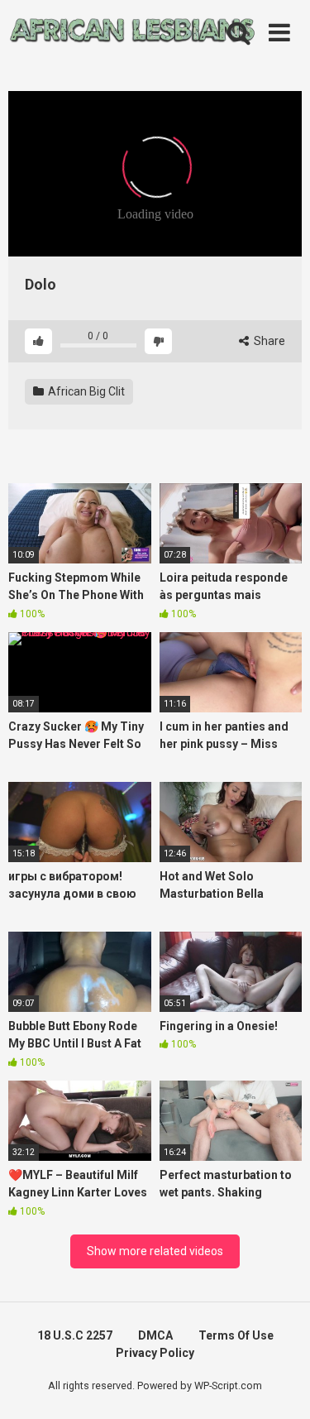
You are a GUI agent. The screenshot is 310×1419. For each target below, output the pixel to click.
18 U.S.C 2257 (74, 1335)
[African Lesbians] (132, 33)
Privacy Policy (155, 1352)
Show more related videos (155, 1251)
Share (268, 341)
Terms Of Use (236, 1335)
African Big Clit (85, 391)
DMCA (155, 1335)
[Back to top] (279, 1385)
